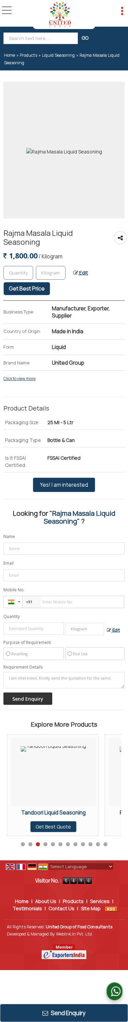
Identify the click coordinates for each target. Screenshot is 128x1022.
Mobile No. (14, 590)
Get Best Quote (24, 826)
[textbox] (41, 38)
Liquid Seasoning (58, 55)
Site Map (91, 908)
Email (8, 563)
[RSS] (111, 908)
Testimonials (27, 908)
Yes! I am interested (64, 484)
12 (105, 844)
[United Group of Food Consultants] (60, 14)
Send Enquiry (68, 1013)
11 (98, 844)
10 (90, 844)
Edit (83, 272)
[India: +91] (13, 602)
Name (9, 536)
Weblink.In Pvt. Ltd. (74, 934)
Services (100, 901)
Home (9, 55)
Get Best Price (27, 288)
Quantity (11, 616)
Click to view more (19, 378)
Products (28, 55)
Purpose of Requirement (27, 642)
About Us (45, 901)
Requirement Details (23, 667)
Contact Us (61, 908)
